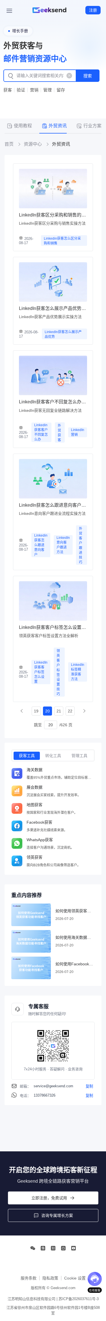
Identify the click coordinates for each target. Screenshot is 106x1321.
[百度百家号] (43, 1248)
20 (47, 711)
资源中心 (33, 144)
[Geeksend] (49, 10)
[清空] (69, 75)
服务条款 (28, 1278)
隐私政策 (50, 1278)
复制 (89, 1086)
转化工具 (53, 755)
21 (59, 711)
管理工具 (79, 755)
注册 (93, 10)
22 (70, 711)
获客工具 (27, 755)
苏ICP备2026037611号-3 (79, 1299)
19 (36, 711)
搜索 (87, 75)
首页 (9, 144)
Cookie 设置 (75, 1278)
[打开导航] (9, 10)
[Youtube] (73, 1248)
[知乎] (53, 1248)
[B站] (63, 1248)
